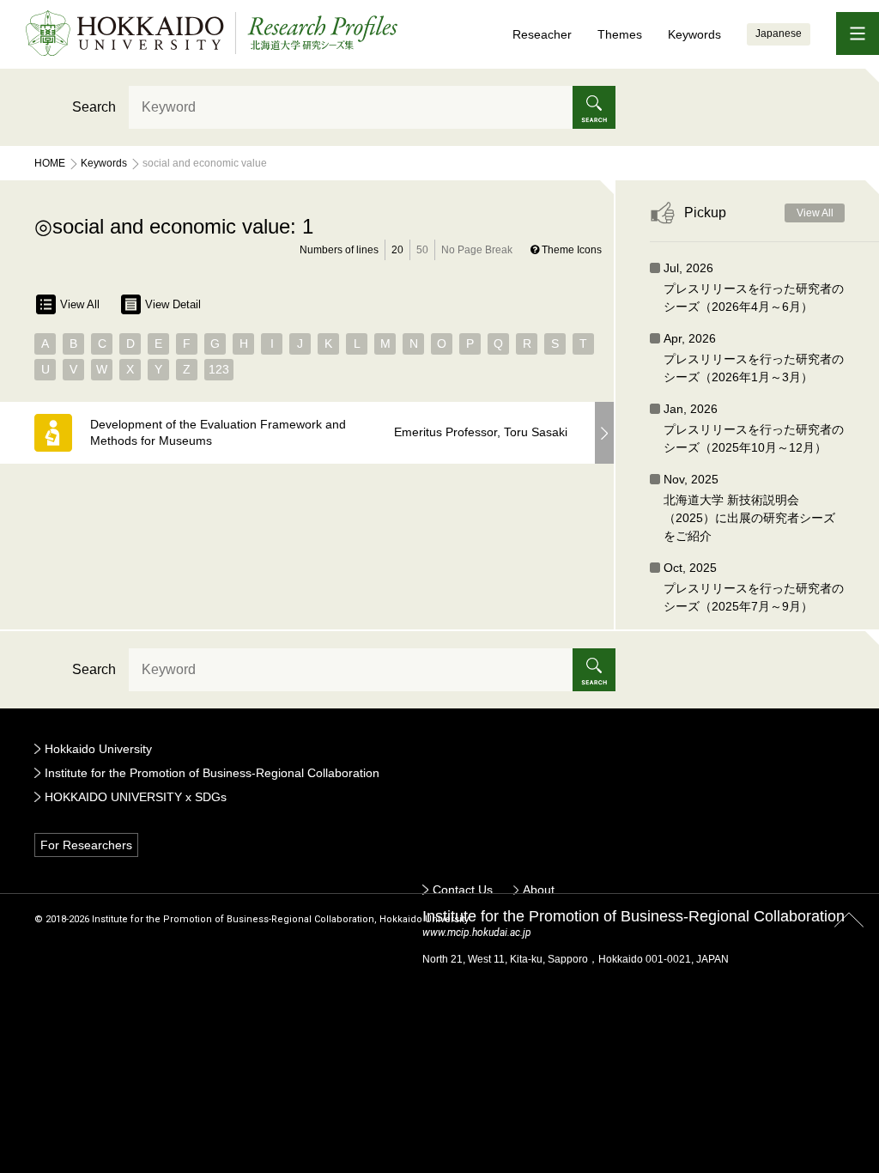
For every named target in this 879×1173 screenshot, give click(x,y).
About (539, 889)
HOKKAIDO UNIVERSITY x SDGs (136, 797)
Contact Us (463, 889)
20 (397, 250)
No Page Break (476, 250)
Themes (619, 34)
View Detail (173, 304)
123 (219, 369)
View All (80, 304)
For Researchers (86, 845)
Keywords (694, 34)
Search (94, 107)
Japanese (778, 33)
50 (422, 250)
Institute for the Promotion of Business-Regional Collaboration (212, 773)
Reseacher (542, 34)
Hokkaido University (98, 749)
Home (49, 163)
